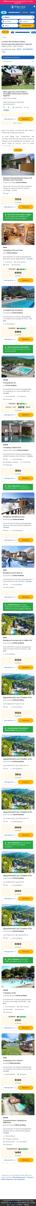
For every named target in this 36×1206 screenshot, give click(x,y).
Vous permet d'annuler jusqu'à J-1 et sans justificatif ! (18, 2)
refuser (8, 1203)
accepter (17, 1203)
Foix (3, 52)
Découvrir (25, 119)
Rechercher (27, 26)
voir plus (30, 259)
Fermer (26, 1205)
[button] (18, 12)
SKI (4, 12)
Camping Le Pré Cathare (12, 1060)
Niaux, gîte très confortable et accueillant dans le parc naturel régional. (15, 94)
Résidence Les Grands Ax (13, 573)
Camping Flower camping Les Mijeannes (14, 1121)
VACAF (32, 12)
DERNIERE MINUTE (14, 12)
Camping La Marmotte (12, 447)
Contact (30, 1177)
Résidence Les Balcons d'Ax (13, 517)
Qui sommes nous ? (19, 1177)
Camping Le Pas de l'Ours (13, 250)
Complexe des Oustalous (13, 310)
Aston (19, 49)
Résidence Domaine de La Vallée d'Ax (17, 640)
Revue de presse (7, 1179)
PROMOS (25, 12)
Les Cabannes (28, 49)
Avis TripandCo (19, 1179)
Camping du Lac (9, 383)
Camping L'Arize (9, 993)
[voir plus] (18, 150)
